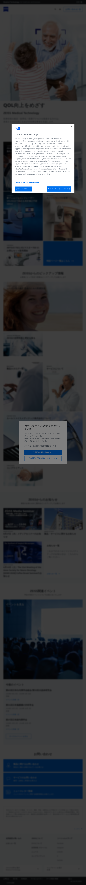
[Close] (71, 126)
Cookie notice (20, 183)
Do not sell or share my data (59, 189)
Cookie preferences (23, 189)
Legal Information (32, 183)
